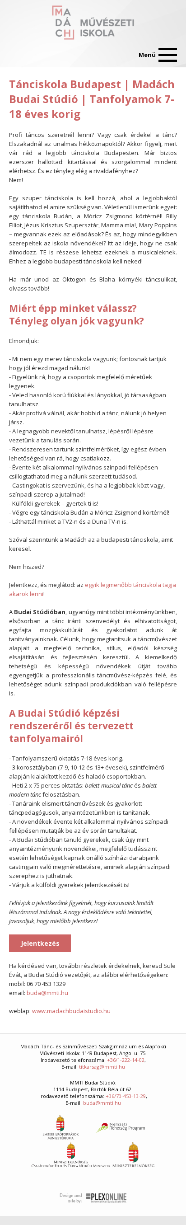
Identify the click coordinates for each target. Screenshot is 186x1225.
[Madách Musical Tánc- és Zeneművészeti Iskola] (93, 22)
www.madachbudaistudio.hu (71, 1011)
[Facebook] (16, 55)
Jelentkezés (40, 943)
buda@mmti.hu (47, 993)
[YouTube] (36, 55)
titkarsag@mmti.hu (102, 1066)
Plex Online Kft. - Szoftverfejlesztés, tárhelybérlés (93, 1198)
